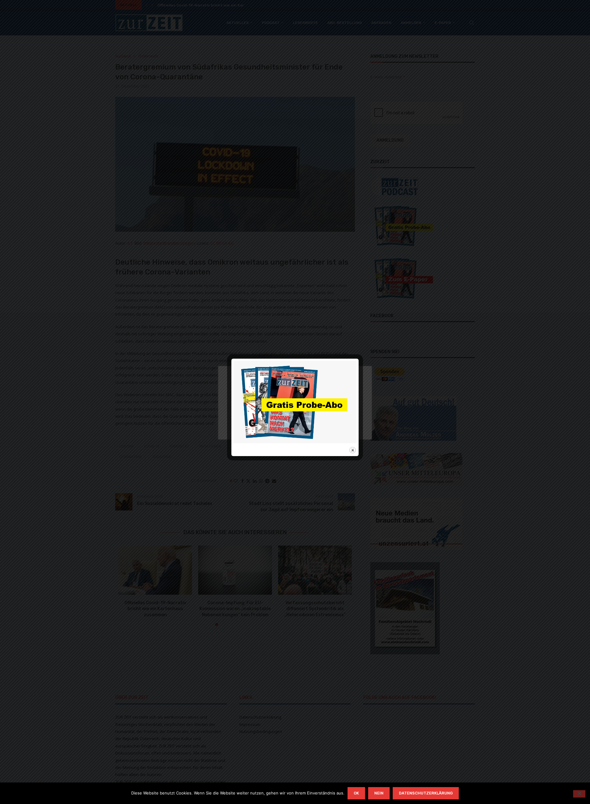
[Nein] (579, 794)
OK (356, 793)
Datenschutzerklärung (426, 793)
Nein (379, 793)
